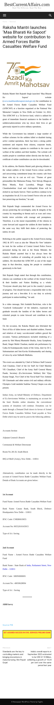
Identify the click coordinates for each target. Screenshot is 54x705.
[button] (50, 15)
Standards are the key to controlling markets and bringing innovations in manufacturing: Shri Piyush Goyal (14, 657)
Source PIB (8, 625)
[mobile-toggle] (4, 15)
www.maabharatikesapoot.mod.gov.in (19, 101)
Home (5, 21)
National (13, 21)
